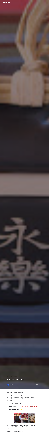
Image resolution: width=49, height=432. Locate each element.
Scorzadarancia (6, 3)
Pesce (8, 376)
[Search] (44, 2)
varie (11, 376)
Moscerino (34, 406)
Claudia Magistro (12, 384)
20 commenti (39, 384)
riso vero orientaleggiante (25, 406)
